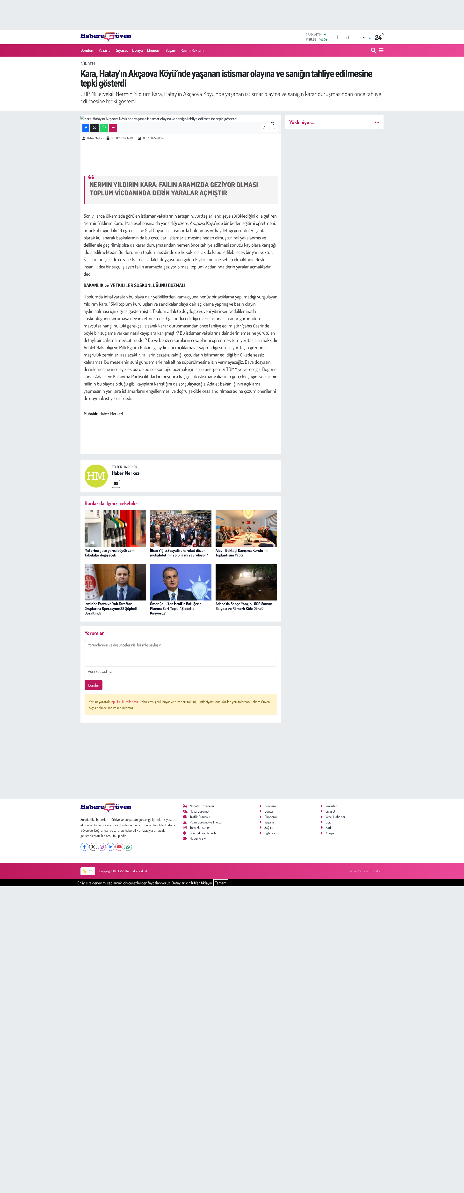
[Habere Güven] (105, 37)
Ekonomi (154, 50)
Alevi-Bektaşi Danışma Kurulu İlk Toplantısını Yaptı (242, 552)
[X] (93, 847)
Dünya (137, 50)
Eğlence (269, 833)
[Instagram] (102, 847)
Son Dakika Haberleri (204, 833)
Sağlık (268, 827)
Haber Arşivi (198, 838)
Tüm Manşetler (200, 827)
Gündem (87, 50)
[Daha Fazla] (113, 128)
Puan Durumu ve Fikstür (206, 822)
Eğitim (330, 822)
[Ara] (374, 50)
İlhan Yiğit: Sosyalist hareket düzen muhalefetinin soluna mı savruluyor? (179, 552)
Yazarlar (105, 50)
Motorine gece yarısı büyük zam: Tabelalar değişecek (110, 552)
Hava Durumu (199, 811)
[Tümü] (377, 122)
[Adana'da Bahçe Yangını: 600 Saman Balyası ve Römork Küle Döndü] (246, 581)
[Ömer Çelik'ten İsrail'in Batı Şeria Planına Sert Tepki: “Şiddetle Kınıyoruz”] (180, 581)
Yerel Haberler (335, 817)
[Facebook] (84, 847)
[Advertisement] (180, 761)
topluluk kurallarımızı (125, 701)
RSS (90, 871)
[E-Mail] (116, 484)
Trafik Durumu (200, 817)
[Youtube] (119, 847)
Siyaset (122, 50)
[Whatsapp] (128, 847)
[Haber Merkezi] (96, 475)
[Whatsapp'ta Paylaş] (104, 128)
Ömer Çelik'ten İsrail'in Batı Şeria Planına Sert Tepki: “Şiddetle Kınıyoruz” (176, 608)
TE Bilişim (377, 871)
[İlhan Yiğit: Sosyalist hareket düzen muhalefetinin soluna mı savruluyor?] (180, 528)
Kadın (329, 827)
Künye (330, 833)
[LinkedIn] (111, 847)
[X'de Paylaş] (94, 128)
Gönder (93, 685)
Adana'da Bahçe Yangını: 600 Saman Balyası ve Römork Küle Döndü (244, 606)
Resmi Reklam (192, 50)
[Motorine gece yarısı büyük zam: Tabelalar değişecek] (115, 528)
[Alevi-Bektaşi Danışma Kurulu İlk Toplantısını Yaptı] (246, 528)
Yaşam (171, 50)
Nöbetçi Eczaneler (202, 806)
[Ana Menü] (380, 50)
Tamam (220, 882)
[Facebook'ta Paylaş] (85, 128)
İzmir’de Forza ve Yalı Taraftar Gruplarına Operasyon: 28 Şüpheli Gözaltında (111, 608)
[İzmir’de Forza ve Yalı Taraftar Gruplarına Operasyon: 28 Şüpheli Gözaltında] (115, 581)
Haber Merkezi (95, 138)
